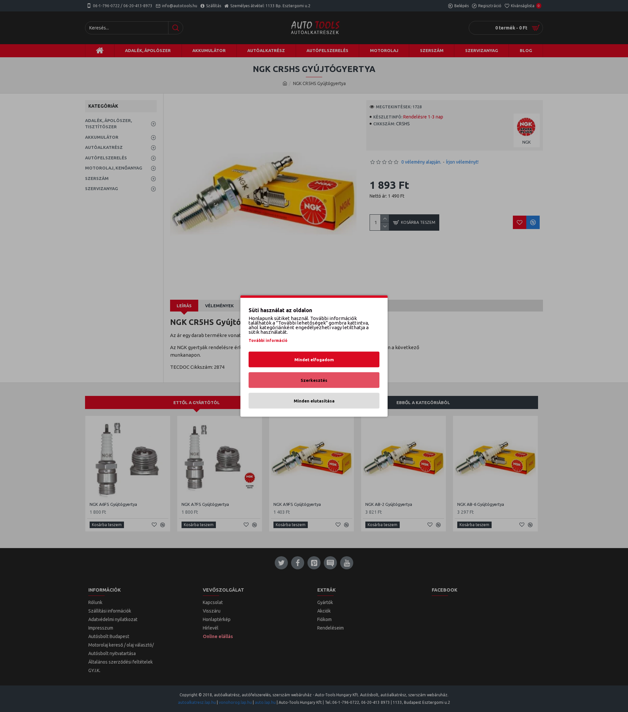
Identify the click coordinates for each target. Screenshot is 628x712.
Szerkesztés (314, 380)
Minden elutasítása (314, 401)
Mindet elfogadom (314, 359)
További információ (268, 340)
